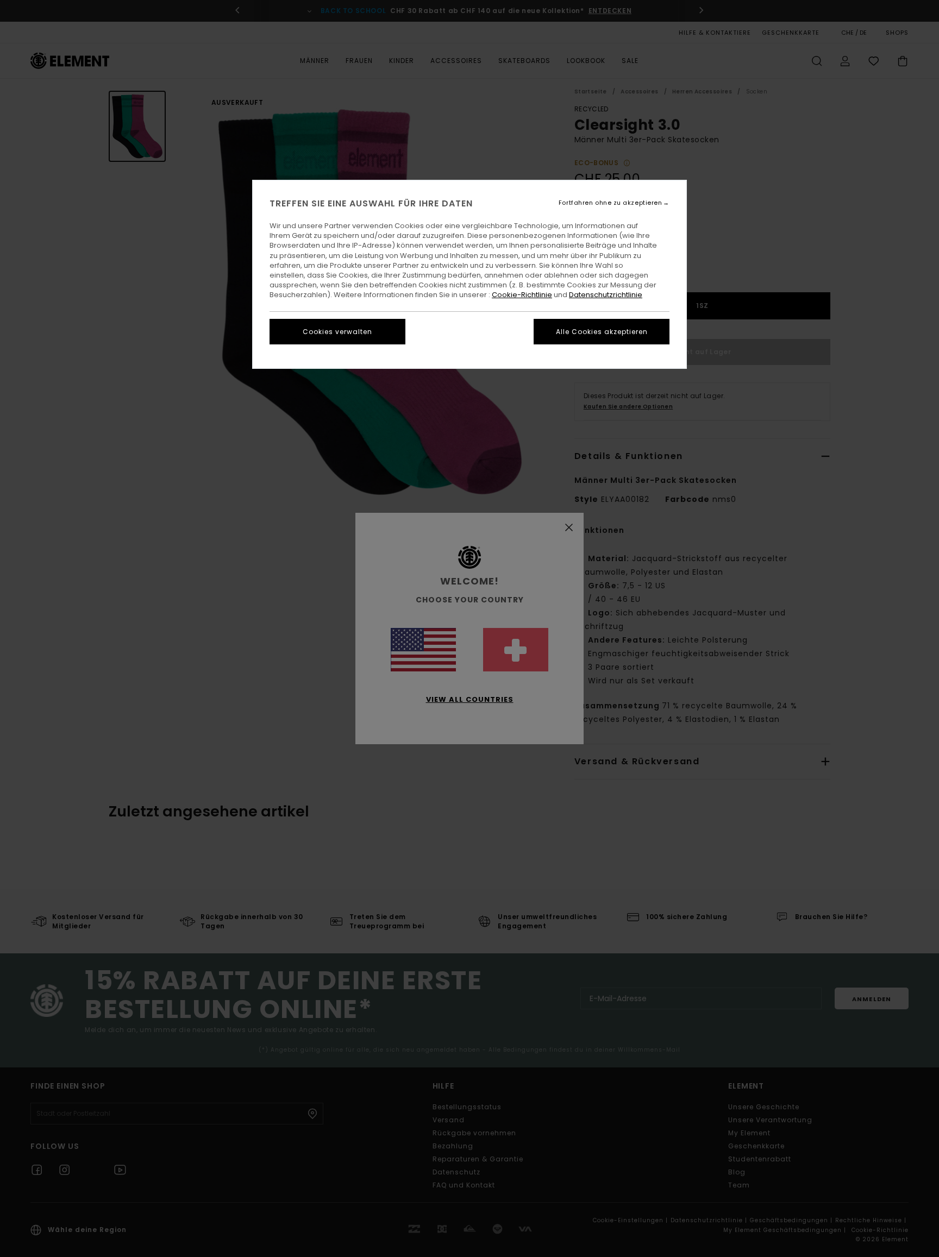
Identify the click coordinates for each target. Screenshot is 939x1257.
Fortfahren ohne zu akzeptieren (610, 203)
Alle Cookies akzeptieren (602, 331)
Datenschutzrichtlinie (605, 295)
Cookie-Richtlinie (522, 295)
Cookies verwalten (337, 331)
